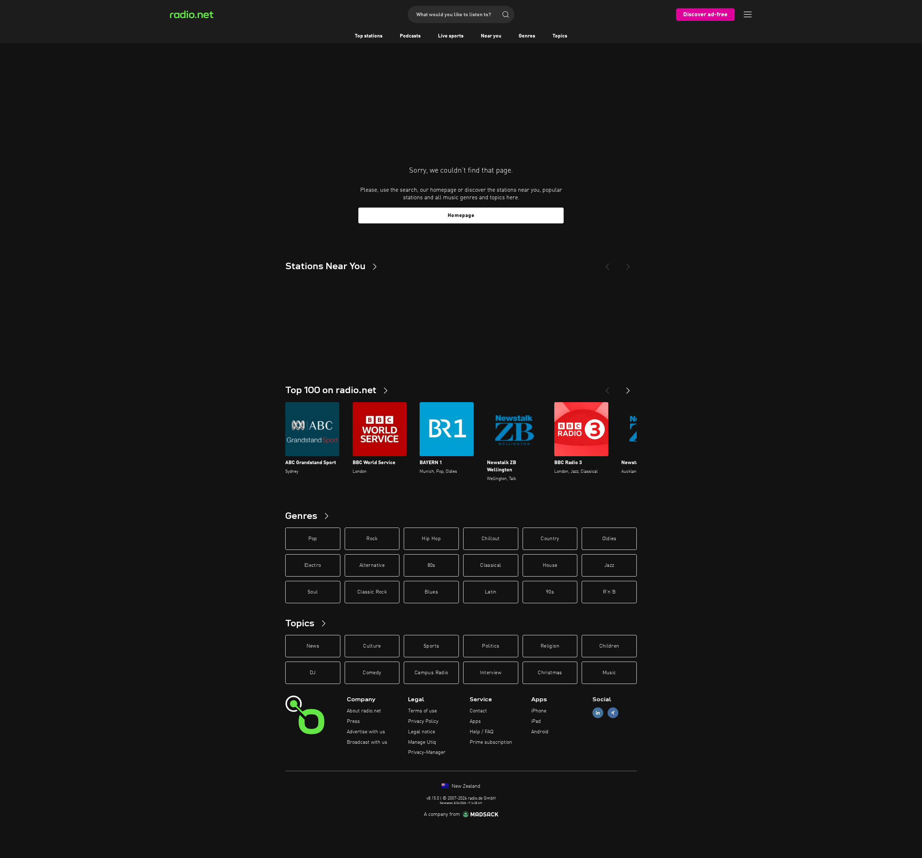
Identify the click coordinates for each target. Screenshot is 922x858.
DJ (312, 672)
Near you (491, 36)
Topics (559, 36)
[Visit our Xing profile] (613, 713)
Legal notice (421, 731)
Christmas (550, 672)
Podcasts (410, 36)
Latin (491, 592)
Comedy (372, 672)
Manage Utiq (422, 742)
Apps (475, 721)
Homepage (461, 215)
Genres (527, 36)
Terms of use (422, 710)
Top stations (368, 36)
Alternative (372, 565)
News (312, 646)
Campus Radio (431, 672)
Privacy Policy (423, 721)
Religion (550, 646)
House (550, 565)
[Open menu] (747, 14)
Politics (490, 646)
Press (353, 721)
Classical (490, 565)
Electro (312, 565)
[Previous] (607, 263)
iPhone (538, 710)
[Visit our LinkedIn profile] (598, 713)
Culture (372, 646)
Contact (478, 710)
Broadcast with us (367, 742)
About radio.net (364, 710)
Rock (371, 538)
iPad (536, 721)
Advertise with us (366, 731)
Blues (431, 592)
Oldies (609, 538)
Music (609, 672)
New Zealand (465, 786)
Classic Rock (372, 592)
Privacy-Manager (427, 752)
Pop (312, 538)
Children (609, 646)
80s (431, 565)
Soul (313, 592)
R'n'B (609, 592)
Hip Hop (431, 538)
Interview (490, 672)
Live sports (451, 36)
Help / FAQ (481, 731)
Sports (431, 646)
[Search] (505, 14)
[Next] (628, 263)
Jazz (609, 565)
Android (540, 731)
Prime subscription (491, 742)
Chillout (491, 538)
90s (550, 592)
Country (550, 538)
